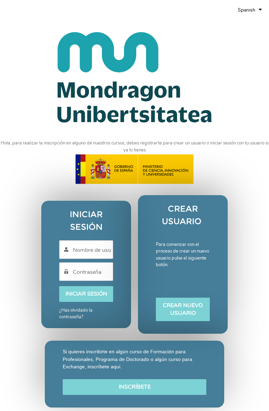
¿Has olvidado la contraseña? (75, 313)
